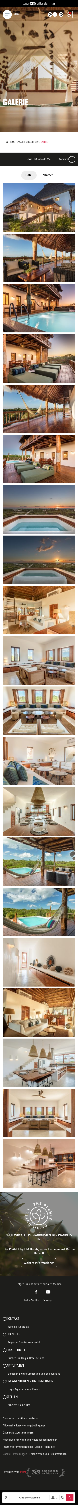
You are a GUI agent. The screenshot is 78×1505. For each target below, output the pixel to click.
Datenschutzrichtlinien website (20, 1418)
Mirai (23, 1472)
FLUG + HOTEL (16, 1350)
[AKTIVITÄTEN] (4, 1366)
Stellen (12, 1397)
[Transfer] (4, 1334)
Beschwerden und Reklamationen (48, 1454)
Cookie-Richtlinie (45, 1447)
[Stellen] (4, 1397)
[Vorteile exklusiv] (69, 14)
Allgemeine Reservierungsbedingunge (24, 1425)
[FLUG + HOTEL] (4, 1350)
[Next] (72, 159)
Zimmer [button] (48, 175)
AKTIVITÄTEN (15, 1366)
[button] (69, 1497)
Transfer (13, 1334)
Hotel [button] (28, 175)
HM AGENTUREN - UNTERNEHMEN (30, 1381)
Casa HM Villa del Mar (28, 142)
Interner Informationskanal (18, 1447)
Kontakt (12, 1319)
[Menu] (7, 14)
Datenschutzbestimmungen (18, 1433)
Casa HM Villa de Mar (39, 159)
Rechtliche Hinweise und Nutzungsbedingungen (30, 1440)
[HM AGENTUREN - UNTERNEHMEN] (4, 1381)
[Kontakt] (4, 1319)
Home (12, 142)
